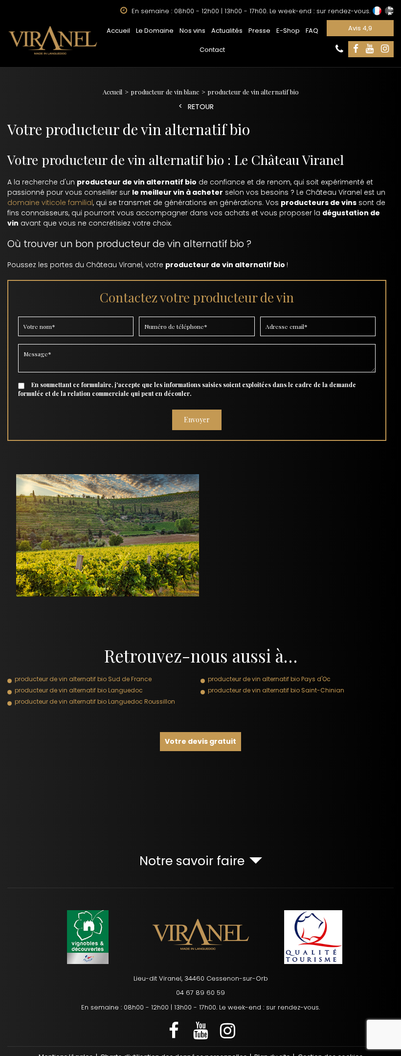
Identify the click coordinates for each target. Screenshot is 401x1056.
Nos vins (192, 30)
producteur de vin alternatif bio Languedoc (79, 690)
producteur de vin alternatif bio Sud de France (83, 679)
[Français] (377, 10)
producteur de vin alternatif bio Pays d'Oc (269, 679)
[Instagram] (385, 49)
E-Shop (288, 30)
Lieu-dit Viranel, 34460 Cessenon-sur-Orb (201, 978)
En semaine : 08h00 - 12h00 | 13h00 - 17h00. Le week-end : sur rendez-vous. (200, 1007)
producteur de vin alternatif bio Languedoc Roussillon (95, 701)
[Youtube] (370, 49)
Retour (201, 107)
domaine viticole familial (50, 202)
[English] (389, 10)
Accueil (118, 30)
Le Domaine (155, 30)
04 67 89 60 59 (200, 992)
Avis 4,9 (360, 28)
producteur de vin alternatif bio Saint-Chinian (276, 690)
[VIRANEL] (52, 40)
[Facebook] (355, 49)
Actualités (227, 30)
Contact (212, 49)
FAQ (312, 30)
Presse (259, 30)
